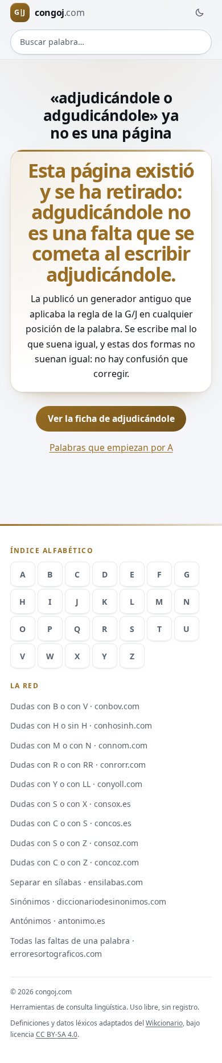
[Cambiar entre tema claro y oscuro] (199, 12)
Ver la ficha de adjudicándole (111, 418)
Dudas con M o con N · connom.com (78, 745)
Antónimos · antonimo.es (57, 920)
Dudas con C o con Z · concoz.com (74, 862)
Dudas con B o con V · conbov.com (74, 706)
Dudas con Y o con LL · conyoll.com (76, 784)
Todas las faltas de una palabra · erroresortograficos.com (72, 947)
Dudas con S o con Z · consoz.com (74, 843)
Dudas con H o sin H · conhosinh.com (81, 725)
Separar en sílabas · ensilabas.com (76, 882)
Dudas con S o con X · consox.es (70, 803)
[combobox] (111, 42)
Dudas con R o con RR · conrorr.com (78, 764)
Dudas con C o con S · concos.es (70, 823)
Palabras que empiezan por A (111, 447)
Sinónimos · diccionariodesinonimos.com (88, 901)
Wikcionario (164, 1023)
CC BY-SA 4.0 (56, 1034)
